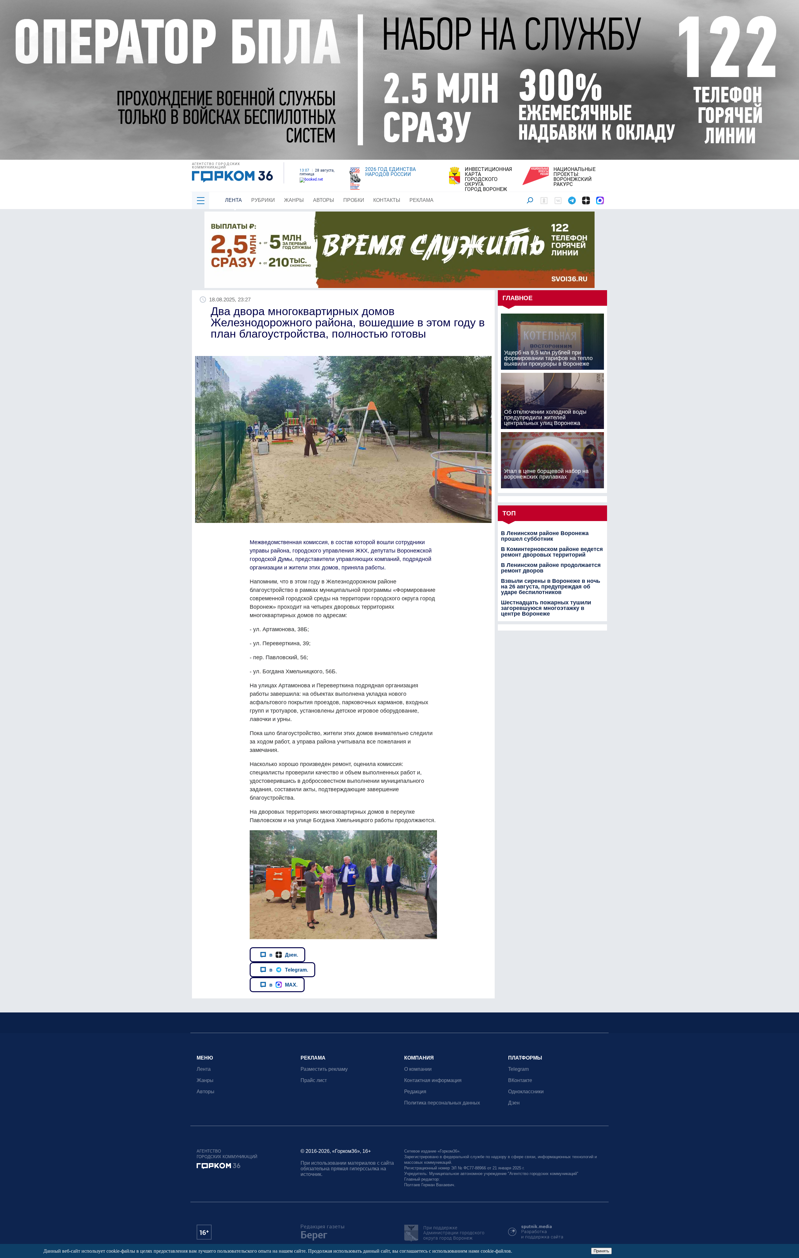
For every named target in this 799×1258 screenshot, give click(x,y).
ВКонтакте (520, 1080)
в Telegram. (288, 970)
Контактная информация (433, 1080)
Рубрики (263, 200)
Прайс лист (314, 1080)
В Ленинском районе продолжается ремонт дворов (551, 567)
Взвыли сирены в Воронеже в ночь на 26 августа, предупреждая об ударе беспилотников (550, 586)
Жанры (294, 200)
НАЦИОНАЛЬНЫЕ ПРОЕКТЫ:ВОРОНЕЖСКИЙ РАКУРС (574, 177)
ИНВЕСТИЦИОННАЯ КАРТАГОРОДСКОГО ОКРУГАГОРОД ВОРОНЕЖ (488, 179)
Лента (233, 200)
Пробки (353, 200)
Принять (601, 1251)
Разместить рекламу (324, 1069)
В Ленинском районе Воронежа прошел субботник (545, 536)
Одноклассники (526, 1091)
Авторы (323, 200)
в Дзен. (283, 955)
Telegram (518, 1069)
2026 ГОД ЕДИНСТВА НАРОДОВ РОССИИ (390, 172)
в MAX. (283, 984)
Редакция (415, 1091)
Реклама (421, 200)
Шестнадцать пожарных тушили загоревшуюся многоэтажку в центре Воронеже (546, 608)
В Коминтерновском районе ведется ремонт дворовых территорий (552, 552)
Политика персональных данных (442, 1102)
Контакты (386, 200)
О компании (418, 1069)
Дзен (514, 1102)
